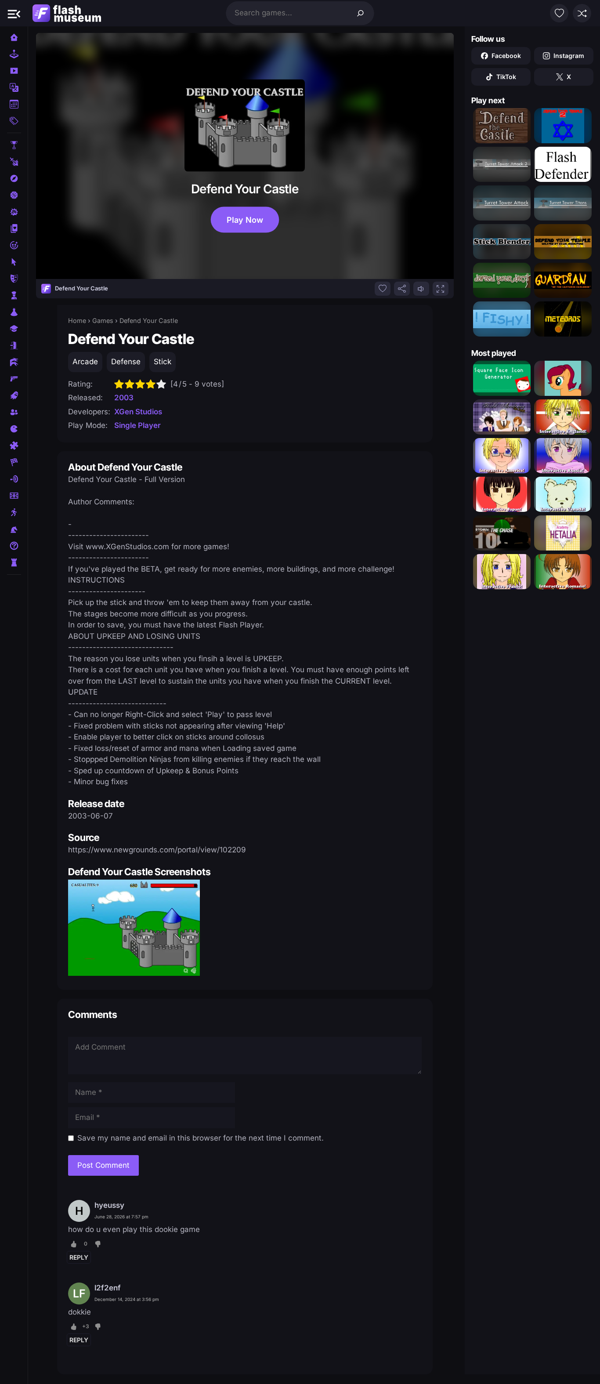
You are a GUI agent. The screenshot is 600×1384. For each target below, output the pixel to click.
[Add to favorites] (382, 289)
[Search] (360, 13)
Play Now (244, 219)
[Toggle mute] (421, 289)
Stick (162, 361)
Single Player (137, 425)
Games (102, 320)
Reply (78, 1257)
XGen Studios (138, 411)
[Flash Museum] (67, 13)
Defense (126, 361)
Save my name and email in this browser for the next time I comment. (200, 1138)
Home (77, 320)
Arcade (85, 361)
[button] (14, 13)
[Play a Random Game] (582, 13)
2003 (124, 397)
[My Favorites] (559, 13)
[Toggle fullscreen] (440, 289)
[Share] (402, 289)
